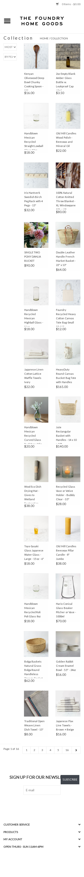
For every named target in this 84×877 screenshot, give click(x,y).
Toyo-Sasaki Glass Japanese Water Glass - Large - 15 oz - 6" (34, 552)
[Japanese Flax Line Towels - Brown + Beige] (68, 703)
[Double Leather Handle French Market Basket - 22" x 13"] (68, 235)
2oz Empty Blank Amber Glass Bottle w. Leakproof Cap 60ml (65, 81)
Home (44, 38)
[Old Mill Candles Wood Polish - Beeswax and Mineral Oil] (68, 116)
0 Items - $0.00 (70, 4)
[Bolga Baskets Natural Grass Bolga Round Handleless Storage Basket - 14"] (36, 644)
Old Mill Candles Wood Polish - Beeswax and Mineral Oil (66, 139)
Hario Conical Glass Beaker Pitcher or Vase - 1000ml (66, 610)
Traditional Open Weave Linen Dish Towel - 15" (34, 725)
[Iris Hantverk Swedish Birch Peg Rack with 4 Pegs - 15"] (36, 175)
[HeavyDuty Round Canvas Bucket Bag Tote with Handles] (68, 352)
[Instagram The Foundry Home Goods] (46, 804)
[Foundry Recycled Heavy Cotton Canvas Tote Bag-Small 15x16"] (68, 292)
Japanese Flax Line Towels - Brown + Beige (65, 725)
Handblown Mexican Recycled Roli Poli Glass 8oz (32, 610)
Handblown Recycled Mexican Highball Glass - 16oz (33, 317)
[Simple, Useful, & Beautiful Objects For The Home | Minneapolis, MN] (49, 21)
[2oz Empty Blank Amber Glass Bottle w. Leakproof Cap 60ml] (68, 56)
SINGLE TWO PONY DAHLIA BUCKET (32, 256)
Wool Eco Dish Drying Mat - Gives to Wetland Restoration (32, 494)
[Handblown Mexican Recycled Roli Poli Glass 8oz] (36, 586)
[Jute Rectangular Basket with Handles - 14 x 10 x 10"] (68, 409)
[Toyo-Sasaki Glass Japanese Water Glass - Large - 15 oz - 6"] (36, 529)
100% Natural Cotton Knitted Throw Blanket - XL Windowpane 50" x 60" (66, 200)
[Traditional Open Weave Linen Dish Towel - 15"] (36, 703)
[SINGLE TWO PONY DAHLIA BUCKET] (36, 235)
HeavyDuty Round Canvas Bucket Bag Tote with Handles (66, 376)
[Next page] (76, 750)
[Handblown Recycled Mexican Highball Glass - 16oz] (36, 292)
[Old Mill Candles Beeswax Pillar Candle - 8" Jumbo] (68, 529)
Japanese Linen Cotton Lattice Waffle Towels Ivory (34, 376)
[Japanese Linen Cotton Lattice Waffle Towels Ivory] (36, 352)
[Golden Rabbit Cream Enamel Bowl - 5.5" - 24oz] (68, 644)
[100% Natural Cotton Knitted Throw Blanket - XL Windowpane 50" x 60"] (68, 175)
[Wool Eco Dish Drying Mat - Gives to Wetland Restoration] (36, 469)
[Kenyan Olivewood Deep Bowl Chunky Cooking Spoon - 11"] (36, 56)
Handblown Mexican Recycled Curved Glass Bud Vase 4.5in (33, 435)
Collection (59, 38)
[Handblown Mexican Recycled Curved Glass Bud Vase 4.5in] (36, 409)
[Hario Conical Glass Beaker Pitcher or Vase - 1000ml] (68, 586)
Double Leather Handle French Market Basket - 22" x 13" (66, 258)
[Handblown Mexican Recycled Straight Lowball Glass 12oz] (36, 116)
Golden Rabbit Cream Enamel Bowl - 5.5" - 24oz (66, 665)
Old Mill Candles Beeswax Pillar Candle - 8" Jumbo (66, 552)
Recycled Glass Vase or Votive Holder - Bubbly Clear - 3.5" (65, 493)
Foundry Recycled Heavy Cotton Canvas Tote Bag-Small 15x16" (66, 317)
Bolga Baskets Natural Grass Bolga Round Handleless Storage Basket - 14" (34, 669)
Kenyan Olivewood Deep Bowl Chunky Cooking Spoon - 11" (34, 81)
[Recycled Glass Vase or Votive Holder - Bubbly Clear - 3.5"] (68, 469)
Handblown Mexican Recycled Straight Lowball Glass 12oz (33, 141)
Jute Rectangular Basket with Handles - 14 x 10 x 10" (66, 435)
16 (67, 750)
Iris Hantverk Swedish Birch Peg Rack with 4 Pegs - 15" (33, 199)
